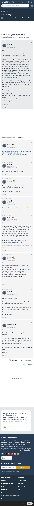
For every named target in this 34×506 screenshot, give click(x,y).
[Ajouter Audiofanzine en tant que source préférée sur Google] (9, 427)
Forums (24, 18)
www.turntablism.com (15, 242)
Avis (12, 18)
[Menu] (32, 5)
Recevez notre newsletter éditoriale (12, 463)
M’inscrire (22, 467)
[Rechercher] (26, 137)
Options (31, 364)
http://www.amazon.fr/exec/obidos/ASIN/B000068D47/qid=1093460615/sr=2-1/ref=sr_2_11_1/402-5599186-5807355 (16, 153)
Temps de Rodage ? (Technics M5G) (13, 34)
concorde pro (15, 99)
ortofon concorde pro (14, 77)
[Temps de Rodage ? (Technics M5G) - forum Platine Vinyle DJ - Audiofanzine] (7, 2)
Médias (8, 18)
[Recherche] (3, 6)
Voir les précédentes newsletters (10, 471)
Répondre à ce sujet (17, 360)
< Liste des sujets (28, 360)
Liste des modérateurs (17, 378)
